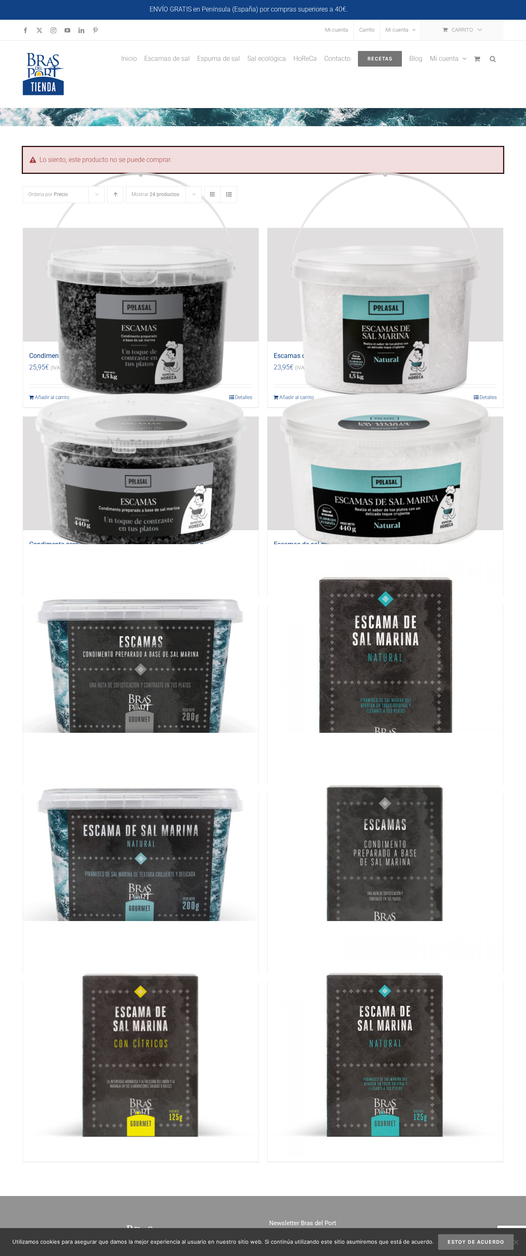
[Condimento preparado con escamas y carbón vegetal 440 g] (140, 473)
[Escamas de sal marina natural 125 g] (385, 1039)
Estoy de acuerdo (476, 1242)
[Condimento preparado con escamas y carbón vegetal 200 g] (140, 662)
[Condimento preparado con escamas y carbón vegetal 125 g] (385, 850)
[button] (493, 58)
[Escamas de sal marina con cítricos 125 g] (140, 1039)
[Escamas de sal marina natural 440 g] (385, 473)
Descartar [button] (363, 9)
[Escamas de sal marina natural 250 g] (385, 662)
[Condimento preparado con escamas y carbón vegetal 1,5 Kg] (140, 285)
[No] (516, 1242)
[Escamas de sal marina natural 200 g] (140, 850)
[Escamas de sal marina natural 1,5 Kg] (385, 285)
